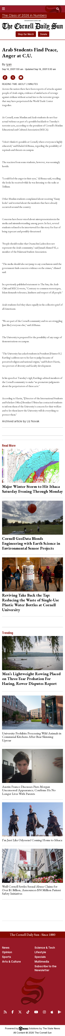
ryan (9, 64)
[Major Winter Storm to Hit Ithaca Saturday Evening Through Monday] (32, 466)
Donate (43, 34)
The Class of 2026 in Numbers (24, 15)
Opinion (7, 952)
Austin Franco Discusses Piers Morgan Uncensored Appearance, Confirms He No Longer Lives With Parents (29, 790)
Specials (40, 956)
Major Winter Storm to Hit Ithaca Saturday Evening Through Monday (32, 489)
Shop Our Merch (26, 34)
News (5, 947)
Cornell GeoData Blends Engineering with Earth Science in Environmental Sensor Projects (31, 543)
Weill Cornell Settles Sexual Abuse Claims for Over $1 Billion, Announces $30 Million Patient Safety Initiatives (31, 890)
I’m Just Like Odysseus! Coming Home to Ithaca (32, 840)
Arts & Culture (11, 961)
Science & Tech (45, 947)
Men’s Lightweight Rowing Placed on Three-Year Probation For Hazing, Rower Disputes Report (31, 678)
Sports (6, 956)
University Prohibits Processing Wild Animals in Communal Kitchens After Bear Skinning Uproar (31, 736)
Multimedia (42, 961)
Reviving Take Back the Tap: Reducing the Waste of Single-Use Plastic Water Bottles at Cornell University (30, 602)
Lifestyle (40, 952)
